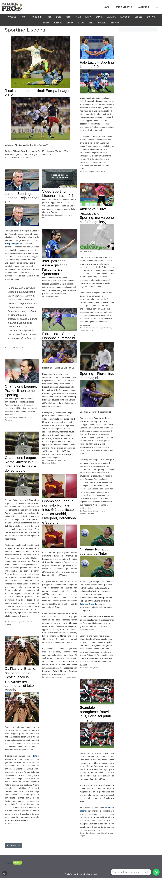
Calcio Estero (12, 823)
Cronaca (109, 833)
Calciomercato (123, 7)
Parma (88, 17)
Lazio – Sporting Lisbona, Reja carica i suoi (22, 198)
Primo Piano (24, 157)
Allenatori (143, 7)
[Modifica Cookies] (4, 873)
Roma (68, 17)
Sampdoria (125, 17)
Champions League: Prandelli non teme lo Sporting (22, 390)
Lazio (58, 17)
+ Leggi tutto (13, 845)
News (106, 7)
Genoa (70, 23)
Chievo (81, 23)
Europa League (13, 157)
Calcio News (49, 215)
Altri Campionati (88, 833)
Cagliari (151, 17)
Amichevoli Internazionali (92, 328)
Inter (48, 17)
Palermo (58, 23)
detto (35, 756)
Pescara (115, 23)
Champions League (62, 460)
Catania (99, 17)
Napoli (24, 17)
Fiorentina (37, 17)
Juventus (11, 17)
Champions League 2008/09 (18, 622)
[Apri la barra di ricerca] (157, 7)
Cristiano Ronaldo (88, 604)
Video (44, 218)
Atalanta (111, 17)
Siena (91, 23)
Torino (46, 23)
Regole (82, 836)
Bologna (102, 23)
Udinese (138, 17)
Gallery (97, 171)
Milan (78, 17)
